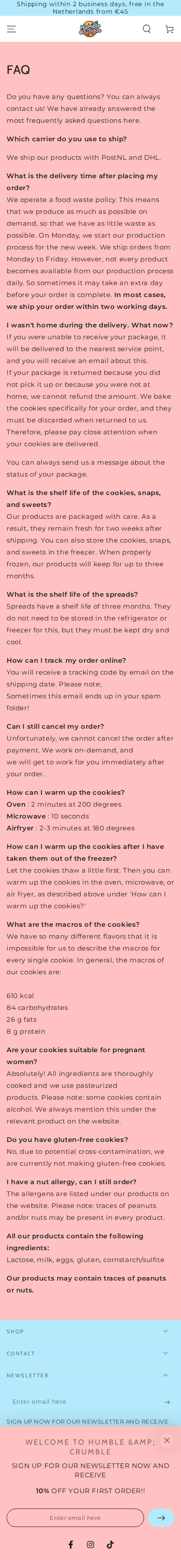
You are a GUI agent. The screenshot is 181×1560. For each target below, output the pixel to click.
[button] (146, 29)
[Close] (167, 1440)
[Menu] (11, 29)
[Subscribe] (169, 1402)
